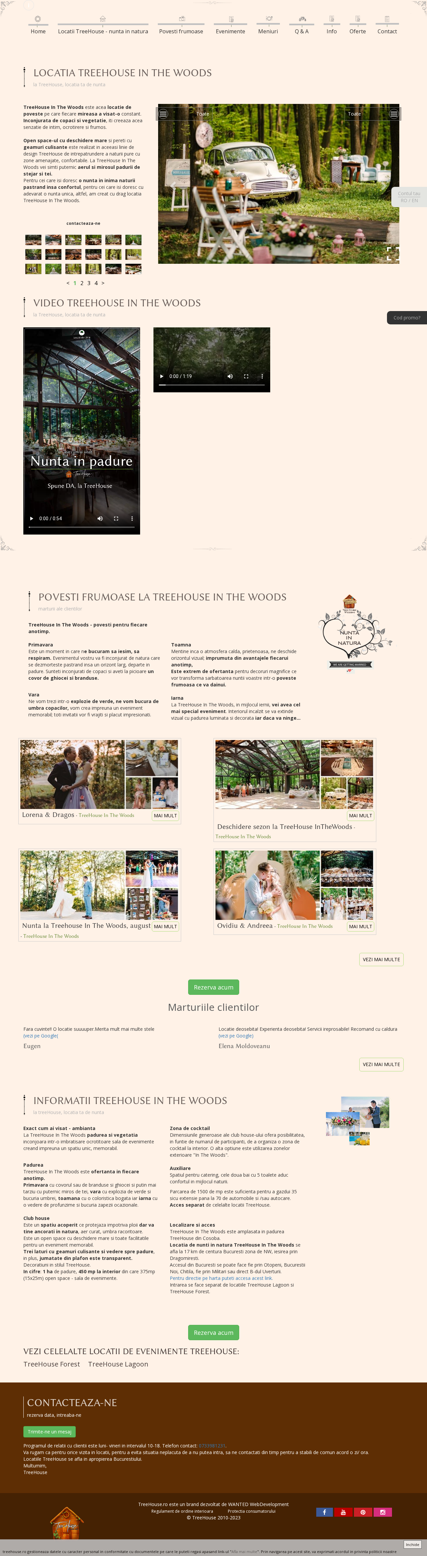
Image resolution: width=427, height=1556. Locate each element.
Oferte (358, 31)
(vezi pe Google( (40, 1035)
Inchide (412, 1544)
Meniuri (268, 31)
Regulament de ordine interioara (182, 1511)
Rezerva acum (214, 987)
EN (415, 200)
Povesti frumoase (181, 31)
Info (332, 31)
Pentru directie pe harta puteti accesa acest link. (221, 1278)
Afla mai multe (244, 1551)
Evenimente (230, 31)
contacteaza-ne (83, 223)
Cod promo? (407, 317)
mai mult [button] (165, 815)
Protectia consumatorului (252, 1511)
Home (38, 31)
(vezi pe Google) (236, 1035)
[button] (172, 184)
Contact (387, 31)
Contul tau (409, 193)
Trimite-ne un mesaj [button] (49, 1431)
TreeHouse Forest (51, 1364)
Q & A (302, 31)
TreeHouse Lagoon (118, 1364)
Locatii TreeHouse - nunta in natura (103, 31)
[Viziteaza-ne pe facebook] (324, 1512)
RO (404, 200)
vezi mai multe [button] (381, 959)
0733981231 (212, 1445)
